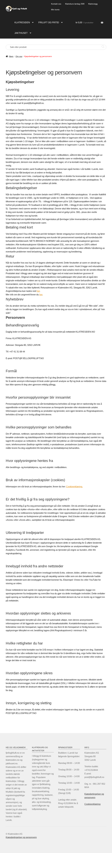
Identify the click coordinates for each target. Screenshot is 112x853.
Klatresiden (22, 22)
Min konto (55, 9)
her (38, 291)
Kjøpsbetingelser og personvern (21, 837)
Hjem (11, 56)
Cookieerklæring (92, 804)
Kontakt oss (56, 4)
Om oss (19, 56)
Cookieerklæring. (74, 486)
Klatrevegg (93, 4)
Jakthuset (21, 33)
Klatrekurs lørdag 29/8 (74, 4)
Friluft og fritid (48, 22)
